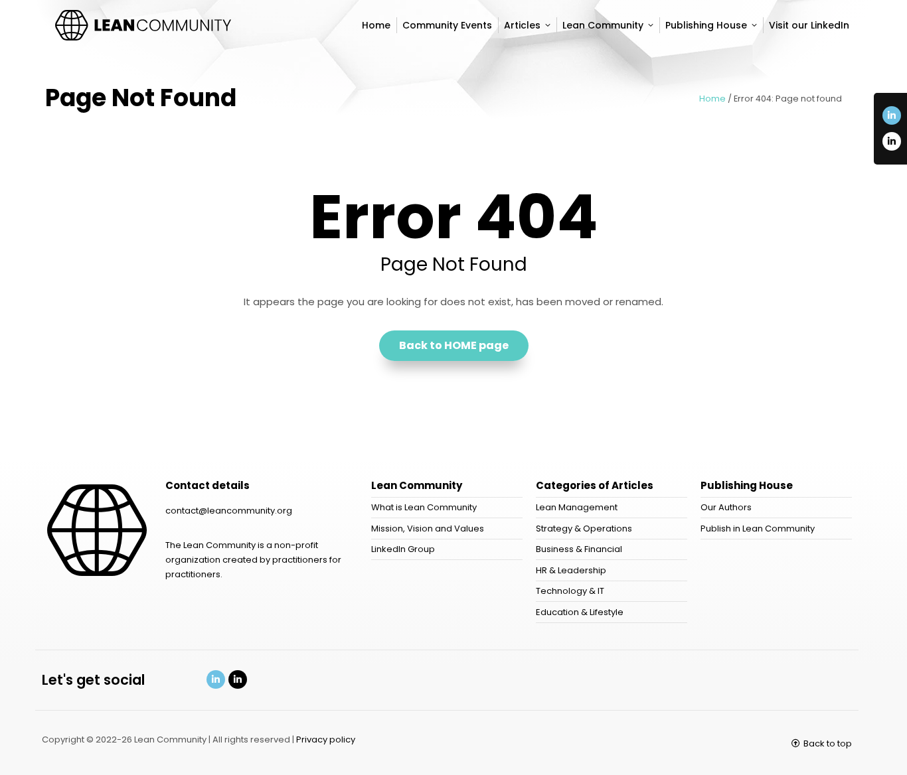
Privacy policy (325, 739)
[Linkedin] (215, 679)
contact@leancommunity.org (228, 510)
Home (712, 98)
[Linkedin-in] (891, 115)
